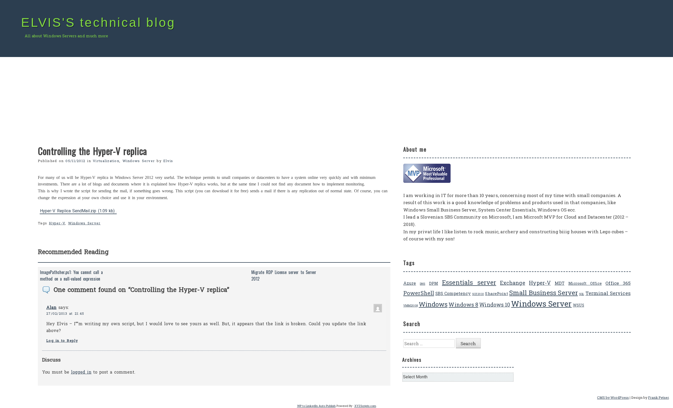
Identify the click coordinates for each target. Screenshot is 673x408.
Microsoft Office (585, 283)
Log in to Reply (62, 340)
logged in (81, 372)
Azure (409, 283)
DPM (433, 283)
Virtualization (106, 161)
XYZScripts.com (365, 406)
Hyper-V (57, 223)
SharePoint (496, 293)
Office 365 (617, 283)
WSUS (578, 305)
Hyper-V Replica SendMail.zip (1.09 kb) (77, 210)
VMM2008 (410, 305)
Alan (51, 307)
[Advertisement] (336, 96)
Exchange (512, 283)
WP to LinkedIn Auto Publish (316, 406)
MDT (559, 283)
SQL (581, 294)
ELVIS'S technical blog (98, 22)
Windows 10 (494, 304)
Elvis (168, 161)
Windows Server (139, 161)
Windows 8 (463, 304)
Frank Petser (658, 397)
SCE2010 (478, 294)
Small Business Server (543, 292)
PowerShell (418, 293)
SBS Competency (453, 293)
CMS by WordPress (613, 397)
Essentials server (469, 282)
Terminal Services (608, 293)
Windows (433, 304)
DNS (422, 284)
